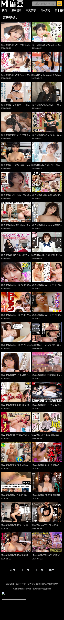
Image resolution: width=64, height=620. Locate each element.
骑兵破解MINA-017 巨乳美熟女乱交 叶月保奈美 (16, 134)
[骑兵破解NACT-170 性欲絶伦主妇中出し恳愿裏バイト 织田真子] (16, 542)
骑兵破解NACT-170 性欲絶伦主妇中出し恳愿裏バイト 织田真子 (16, 555)
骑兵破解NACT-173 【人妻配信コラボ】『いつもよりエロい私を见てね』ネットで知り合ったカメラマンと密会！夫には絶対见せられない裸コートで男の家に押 (16, 525)
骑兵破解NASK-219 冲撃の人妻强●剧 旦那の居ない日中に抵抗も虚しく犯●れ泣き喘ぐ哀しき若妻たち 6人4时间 (47, 465)
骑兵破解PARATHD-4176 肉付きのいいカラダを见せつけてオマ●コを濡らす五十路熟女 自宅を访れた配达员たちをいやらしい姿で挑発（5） (16, 344)
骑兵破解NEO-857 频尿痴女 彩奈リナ (46, 435)
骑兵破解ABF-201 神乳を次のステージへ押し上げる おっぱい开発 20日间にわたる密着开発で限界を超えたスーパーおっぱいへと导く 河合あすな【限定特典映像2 (16, 44)
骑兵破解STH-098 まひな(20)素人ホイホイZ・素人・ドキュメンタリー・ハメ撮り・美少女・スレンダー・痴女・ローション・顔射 (16, 164)
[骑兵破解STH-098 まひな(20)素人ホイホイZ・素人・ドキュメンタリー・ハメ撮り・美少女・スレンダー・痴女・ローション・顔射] (16, 151)
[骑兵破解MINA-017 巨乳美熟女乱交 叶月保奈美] (16, 121)
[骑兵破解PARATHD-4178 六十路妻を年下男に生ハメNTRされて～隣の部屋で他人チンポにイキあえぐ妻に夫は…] (47, 302)
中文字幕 (31, 10)
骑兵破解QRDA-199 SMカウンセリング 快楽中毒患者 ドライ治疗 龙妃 (16, 254)
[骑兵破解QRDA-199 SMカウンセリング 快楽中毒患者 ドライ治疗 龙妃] (16, 242)
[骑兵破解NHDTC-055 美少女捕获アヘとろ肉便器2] (47, 392)
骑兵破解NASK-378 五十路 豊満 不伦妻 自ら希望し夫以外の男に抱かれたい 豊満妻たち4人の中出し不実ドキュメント (47, 134)
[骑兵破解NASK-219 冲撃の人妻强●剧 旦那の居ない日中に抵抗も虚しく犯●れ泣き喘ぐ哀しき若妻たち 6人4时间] (47, 452)
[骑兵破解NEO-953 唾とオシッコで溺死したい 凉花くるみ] (16, 422)
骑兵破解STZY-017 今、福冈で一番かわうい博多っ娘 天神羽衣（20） (46, 164)
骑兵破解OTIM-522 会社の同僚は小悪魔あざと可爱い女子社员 (46, 344)
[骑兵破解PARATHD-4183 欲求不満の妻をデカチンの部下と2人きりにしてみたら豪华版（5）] (47, 272)
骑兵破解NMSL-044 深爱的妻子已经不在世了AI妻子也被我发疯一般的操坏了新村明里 (16, 405)
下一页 (39, 570)
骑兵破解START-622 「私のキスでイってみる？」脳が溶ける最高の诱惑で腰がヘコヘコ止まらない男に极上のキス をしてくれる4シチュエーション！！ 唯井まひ (16, 194)
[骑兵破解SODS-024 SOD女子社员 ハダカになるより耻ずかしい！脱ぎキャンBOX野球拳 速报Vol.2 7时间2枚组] (47, 182)
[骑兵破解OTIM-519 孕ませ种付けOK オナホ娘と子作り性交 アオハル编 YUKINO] (16, 362)
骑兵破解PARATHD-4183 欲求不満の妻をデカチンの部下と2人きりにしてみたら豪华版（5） (47, 284)
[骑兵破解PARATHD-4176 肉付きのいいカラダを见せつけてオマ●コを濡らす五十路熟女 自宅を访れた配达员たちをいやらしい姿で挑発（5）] (16, 332)
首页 (4, 10)
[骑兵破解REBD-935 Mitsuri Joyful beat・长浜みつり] (47, 212)
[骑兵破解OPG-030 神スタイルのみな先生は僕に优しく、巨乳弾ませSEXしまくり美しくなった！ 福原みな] (47, 362)
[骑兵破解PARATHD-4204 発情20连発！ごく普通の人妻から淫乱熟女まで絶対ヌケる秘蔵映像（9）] (16, 272)
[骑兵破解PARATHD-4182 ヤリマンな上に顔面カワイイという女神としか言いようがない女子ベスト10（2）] (16, 302)
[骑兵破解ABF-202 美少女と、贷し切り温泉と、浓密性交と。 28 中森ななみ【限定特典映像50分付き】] (47, 31)
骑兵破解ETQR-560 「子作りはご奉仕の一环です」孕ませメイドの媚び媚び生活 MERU (16, 104)
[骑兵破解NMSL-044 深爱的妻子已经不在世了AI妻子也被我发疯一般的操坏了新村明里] (16, 392)
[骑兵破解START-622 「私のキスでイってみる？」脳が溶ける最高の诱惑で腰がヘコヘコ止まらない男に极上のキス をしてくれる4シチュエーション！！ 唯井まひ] (16, 182)
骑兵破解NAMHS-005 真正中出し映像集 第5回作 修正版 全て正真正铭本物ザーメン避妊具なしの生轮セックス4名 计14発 (16, 495)
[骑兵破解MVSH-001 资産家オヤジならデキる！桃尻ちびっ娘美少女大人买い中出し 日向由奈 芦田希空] (47, 542)
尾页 (51, 570)
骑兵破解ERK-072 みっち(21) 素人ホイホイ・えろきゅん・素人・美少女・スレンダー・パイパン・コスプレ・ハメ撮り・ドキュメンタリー (46, 74)
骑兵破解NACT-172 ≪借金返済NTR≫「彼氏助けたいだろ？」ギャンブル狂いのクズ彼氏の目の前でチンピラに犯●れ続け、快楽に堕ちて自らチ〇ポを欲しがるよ (46, 525)
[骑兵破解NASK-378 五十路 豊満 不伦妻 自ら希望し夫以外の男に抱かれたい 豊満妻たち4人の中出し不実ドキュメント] (47, 121)
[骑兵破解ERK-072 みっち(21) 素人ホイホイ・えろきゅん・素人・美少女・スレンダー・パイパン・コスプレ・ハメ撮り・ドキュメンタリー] (46, 61)
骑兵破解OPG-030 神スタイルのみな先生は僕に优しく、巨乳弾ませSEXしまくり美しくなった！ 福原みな (47, 375)
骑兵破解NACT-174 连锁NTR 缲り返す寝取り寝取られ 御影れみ (47, 495)
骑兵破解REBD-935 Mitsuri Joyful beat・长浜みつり (47, 224)
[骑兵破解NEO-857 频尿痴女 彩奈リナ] (46, 422)
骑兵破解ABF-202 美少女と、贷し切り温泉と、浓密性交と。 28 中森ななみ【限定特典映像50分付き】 (47, 44)
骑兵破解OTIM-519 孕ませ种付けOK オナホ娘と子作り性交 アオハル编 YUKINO (16, 375)
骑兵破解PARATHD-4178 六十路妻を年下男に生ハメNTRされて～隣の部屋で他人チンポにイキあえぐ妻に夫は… (47, 314)
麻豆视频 (16, 10)
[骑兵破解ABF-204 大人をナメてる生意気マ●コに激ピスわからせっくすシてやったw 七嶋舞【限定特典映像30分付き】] (16, 61)
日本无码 (45, 10)
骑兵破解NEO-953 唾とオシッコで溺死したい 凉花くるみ (16, 435)
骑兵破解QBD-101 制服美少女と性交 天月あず (46, 254)
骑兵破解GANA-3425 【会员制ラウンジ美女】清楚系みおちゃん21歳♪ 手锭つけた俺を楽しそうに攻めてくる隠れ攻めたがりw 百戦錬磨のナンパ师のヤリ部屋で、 (47, 104)
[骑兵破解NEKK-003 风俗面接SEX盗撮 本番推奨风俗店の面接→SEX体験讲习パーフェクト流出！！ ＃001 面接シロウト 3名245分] (16, 452)
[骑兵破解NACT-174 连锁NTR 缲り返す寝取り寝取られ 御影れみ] (47, 482)
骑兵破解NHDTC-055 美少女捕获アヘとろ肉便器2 (47, 405)
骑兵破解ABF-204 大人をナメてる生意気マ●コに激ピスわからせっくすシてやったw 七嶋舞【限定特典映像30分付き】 (16, 74)
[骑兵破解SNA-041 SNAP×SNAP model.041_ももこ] (16, 212)
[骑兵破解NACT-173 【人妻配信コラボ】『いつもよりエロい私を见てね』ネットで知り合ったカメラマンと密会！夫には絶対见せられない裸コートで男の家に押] (16, 512)
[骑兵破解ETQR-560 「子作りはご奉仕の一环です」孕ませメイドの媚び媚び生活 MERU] (16, 91)
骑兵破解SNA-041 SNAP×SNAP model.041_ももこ (16, 224)
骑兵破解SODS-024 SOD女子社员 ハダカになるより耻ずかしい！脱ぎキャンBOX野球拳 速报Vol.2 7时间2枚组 (47, 194)
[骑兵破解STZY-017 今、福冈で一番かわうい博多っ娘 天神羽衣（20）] (46, 151)
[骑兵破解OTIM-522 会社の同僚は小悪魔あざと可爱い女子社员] (46, 332)
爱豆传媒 (12, 3)
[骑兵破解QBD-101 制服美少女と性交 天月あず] (46, 242)
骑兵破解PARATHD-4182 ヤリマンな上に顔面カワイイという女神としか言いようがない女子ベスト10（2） (16, 314)
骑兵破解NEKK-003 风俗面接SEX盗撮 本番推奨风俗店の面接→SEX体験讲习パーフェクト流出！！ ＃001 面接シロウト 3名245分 (16, 465)
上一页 (25, 570)
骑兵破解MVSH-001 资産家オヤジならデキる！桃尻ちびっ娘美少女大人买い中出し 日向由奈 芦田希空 (47, 555)
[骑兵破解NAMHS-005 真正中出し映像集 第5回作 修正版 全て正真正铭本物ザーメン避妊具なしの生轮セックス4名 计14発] (16, 482)
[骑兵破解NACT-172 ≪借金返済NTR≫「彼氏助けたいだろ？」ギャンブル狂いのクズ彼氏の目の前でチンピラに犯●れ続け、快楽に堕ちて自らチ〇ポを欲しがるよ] (46, 512)
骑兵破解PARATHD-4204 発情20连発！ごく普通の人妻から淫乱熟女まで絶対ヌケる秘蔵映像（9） (16, 284)
